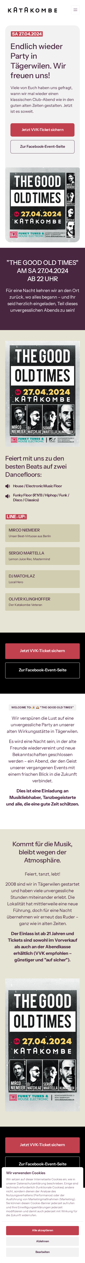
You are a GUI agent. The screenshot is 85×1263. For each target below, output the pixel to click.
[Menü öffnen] (75, 9)
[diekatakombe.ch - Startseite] (32, 10)
